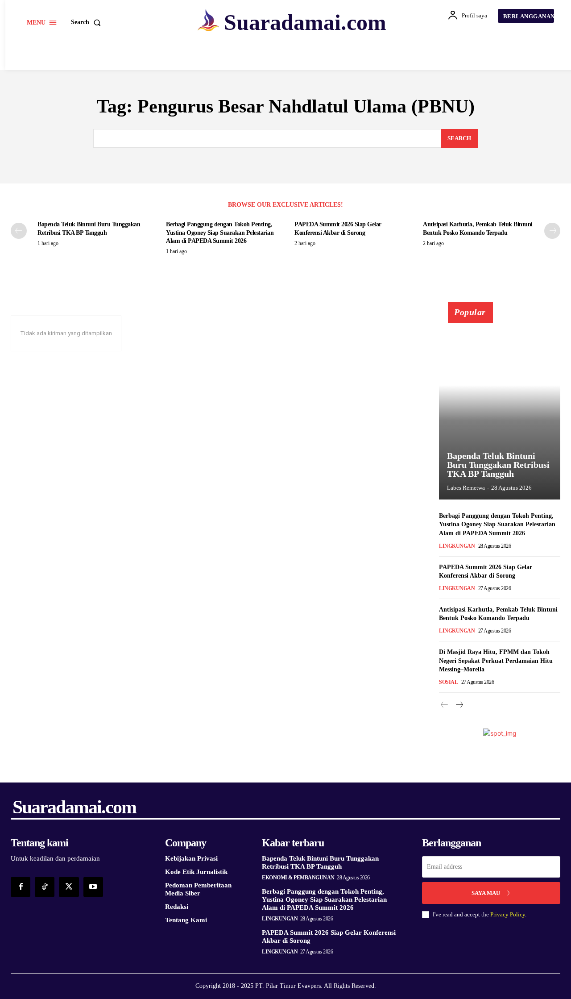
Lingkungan (457, 546)
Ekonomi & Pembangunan (298, 877)
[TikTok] (44, 887)
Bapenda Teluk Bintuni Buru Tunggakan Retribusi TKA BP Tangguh (498, 465)
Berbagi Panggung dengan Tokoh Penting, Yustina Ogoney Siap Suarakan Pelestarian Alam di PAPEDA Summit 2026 (219, 232)
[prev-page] (19, 231)
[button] (87, 22)
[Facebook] (20, 887)
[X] (69, 887)
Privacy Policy (507, 914)
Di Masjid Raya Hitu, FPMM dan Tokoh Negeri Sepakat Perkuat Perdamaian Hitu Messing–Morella (496, 661)
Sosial (448, 682)
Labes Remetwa (466, 487)
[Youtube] (93, 887)
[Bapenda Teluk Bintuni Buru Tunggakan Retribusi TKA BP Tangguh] (499, 406)
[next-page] (552, 231)
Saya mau (486, 893)
